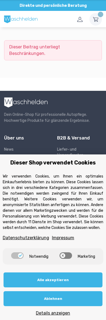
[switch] (17, 255)
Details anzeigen (53, 313)
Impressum (63, 237)
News (9, 149)
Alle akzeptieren (53, 280)
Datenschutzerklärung (26, 237)
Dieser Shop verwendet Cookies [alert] (53, 162)
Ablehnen (53, 299)
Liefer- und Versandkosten (70, 152)
